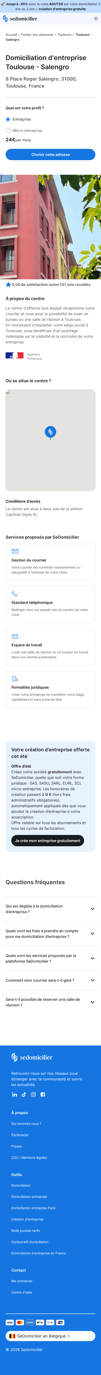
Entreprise (20, 119)
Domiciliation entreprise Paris (33, 1208)
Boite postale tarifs (25, 1231)
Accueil (11, 35)
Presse (16, 1146)
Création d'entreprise (27, 1219)
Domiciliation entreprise (29, 1197)
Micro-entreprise (26, 130)
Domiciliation (21, 1185)
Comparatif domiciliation (29, 1242)
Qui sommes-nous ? (26, 1124)
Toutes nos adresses (37, 35)
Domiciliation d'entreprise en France (38, 1253)
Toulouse (64, 35)
